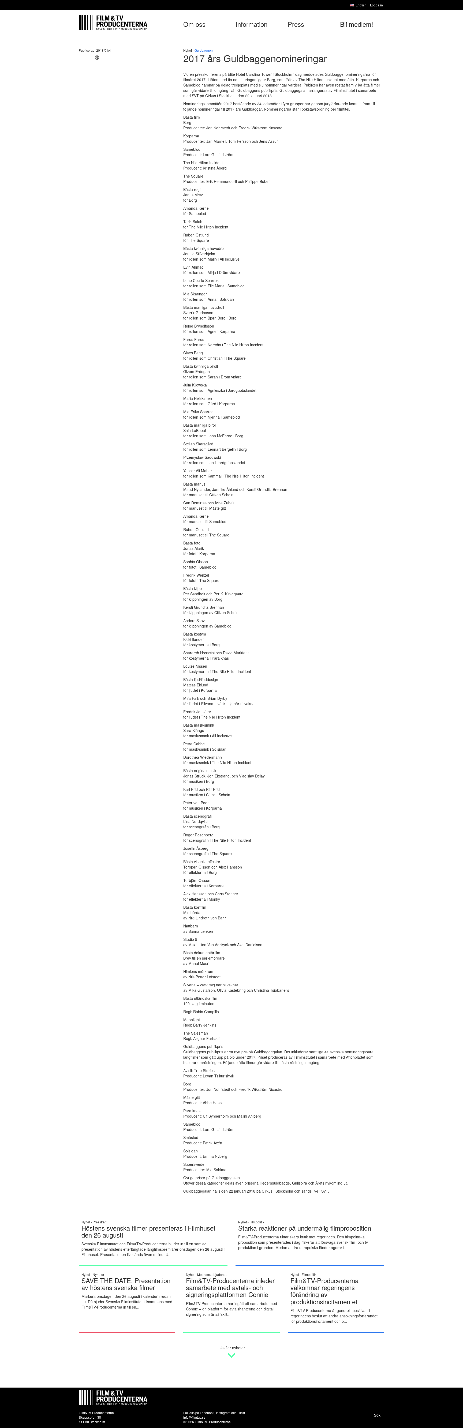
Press (296, 24)
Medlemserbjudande (212, 1274)
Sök (377, 1415)
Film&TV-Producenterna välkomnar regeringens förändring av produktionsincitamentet (324, 1291)
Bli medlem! (356, 24)
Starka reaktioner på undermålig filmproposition (304, 1227)
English (361, 5)
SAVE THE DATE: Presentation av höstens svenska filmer (125, 1284)
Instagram (223, 1412)
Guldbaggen (204, 50)
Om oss (194, 24)
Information (251, 24)
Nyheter (98, 1274)
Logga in (376, 5)
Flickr (241, 1412)
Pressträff (99, 1222)
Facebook (207, 1412)
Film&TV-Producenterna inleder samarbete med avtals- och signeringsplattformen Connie (230, 1287)
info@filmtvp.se (194, 1417)
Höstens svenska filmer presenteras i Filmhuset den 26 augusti (148, 1231)
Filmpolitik (256, 1222)
